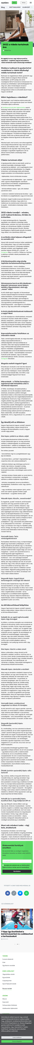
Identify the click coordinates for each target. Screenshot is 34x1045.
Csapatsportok (6, 980)
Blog (3, 7)
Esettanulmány (15, 7)
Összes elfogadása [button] (17, 1041)
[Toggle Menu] (31, 2)
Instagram (4, 252)
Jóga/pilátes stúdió (8, 974)
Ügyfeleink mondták (8, 965)
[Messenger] (20, 893)
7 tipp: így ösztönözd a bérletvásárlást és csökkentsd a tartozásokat (17, 933)
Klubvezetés (27, 7)
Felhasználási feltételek (9, 1005)
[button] (14, 2)
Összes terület (7, 988)
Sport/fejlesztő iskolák (9, 984)
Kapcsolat (5, 1002)
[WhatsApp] (26, 893)
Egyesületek (6, 977)
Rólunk (4, 999)
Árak (3, 962)
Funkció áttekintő (7, 959)
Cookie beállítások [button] (17, 1037)
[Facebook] (7, 893)
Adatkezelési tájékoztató (9, 1008)
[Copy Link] (14, 893)
